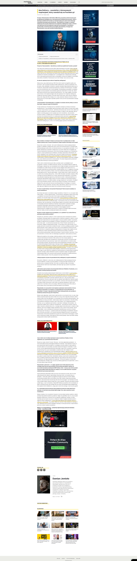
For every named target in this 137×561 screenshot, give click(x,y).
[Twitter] (41, 470)
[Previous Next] (57, 444)
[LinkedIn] (61, 497)
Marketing (40, 2)
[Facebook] (38, 470)
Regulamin (78, 558)
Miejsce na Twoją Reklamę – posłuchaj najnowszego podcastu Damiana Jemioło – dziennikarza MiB (56, 58)
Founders (45, 7)
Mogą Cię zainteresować (43, 56)
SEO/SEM (66, 2)
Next (70, 445)
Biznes (46, 2)
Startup (60, 2)
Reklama (58, 558)
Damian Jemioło (46, 14)
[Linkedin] (44, 470)
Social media (73, 2)
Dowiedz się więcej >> (65, 457)
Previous (45, 445)
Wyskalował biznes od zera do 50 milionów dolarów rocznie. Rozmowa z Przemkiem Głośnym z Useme (57, 5)
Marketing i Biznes (40, 7)
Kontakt (63, 558)
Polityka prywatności (71, 558)
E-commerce (52, 2)
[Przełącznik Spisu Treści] (76, 54)
